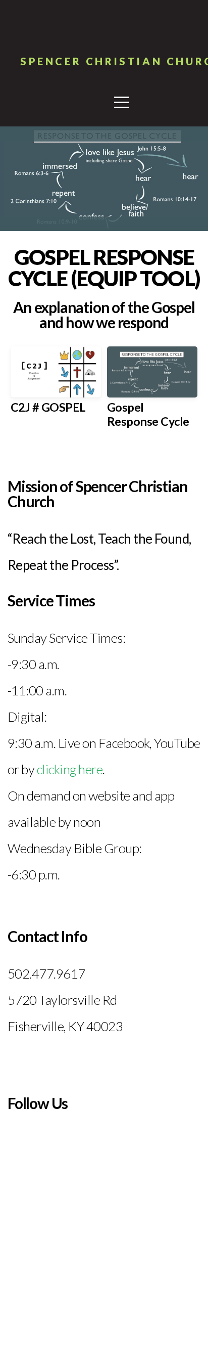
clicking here (69, 769)
